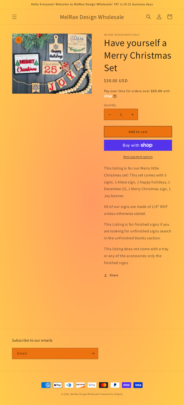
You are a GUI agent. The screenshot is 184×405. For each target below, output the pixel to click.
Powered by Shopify (111, 394)
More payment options (138, 156)
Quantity (110, 105)
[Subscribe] (92, 353)
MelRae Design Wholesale (84, 394)
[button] (14, 17)
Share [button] (113, 275)
